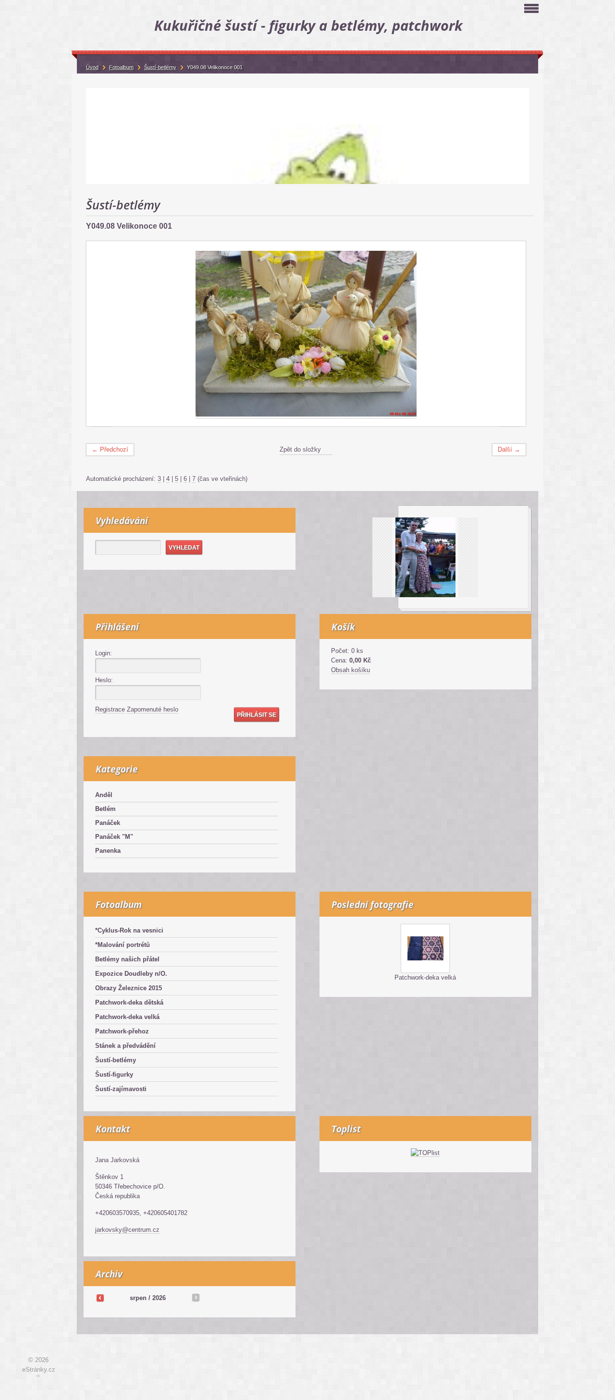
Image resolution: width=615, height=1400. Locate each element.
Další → (509, 449)
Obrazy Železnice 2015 (128, 988)
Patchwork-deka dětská (129, 1002)
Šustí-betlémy (115, 1060)
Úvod (92, 67)
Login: (103, 653)
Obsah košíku (350, 670)
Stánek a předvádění (125, 1045)
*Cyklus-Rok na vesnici (129, 930)
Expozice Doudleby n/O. (131, 973)
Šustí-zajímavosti (121, 1089)
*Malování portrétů (122, 944)
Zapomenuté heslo (152, 709)
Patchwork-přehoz (122, 1031)
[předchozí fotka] (102, 334)
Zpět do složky (300, 449)
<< (100, 1297)
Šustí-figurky (114, 1074)
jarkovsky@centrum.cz (127, 1229)
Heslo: (104, 680)
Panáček (107, 822)
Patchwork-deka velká (127, 1016)
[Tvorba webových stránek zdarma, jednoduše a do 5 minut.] (38, 1376)
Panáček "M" (114, 836)
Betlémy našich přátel (127, 959)
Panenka (108, 850)
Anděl (103, 794)
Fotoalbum (121, 67)
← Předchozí (110, 449)
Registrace (110, 709)
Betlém (105, 808)
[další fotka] (510, 334)
